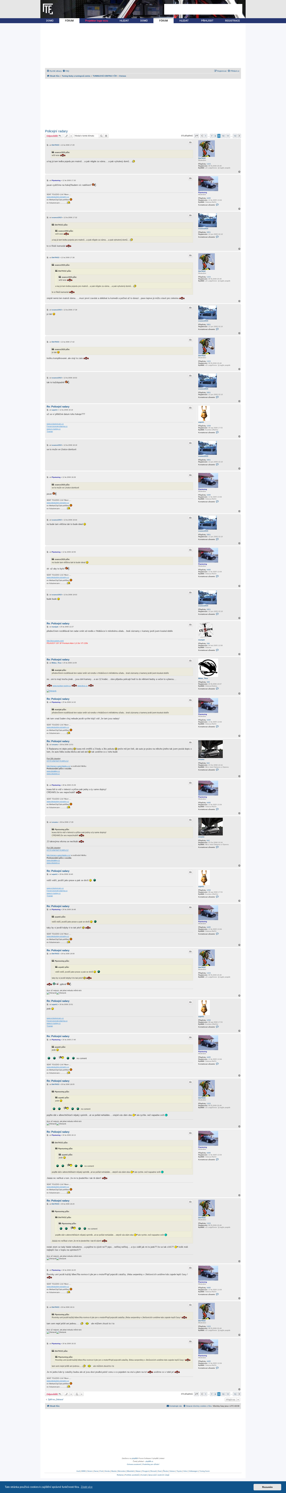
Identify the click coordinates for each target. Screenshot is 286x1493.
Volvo (185, 1471)
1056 (209, 426)
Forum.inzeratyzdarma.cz (57, 426)
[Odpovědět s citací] (190, 142)
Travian (50, 431)
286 (208, 643)
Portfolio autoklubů (132, 1475)
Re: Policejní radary (58, 406)
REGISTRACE (232, 20)
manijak (201, 640)
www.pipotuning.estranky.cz (58, 197)
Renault (153, 1471)
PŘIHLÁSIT (207, 20)
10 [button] (223, 135)
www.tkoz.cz (82, 686)
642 (208, 763)
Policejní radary (56, 131)
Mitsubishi (130, 1471)
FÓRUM (69, 20)
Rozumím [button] (267, 1487)
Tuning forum (204, 1471)
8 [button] (215, 135)
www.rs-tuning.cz (54, 429)
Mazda (113, 1471)
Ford (101, 1471)
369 (208, 682)
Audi (78, 1471)
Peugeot (145, 1471)
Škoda (165, 1471)
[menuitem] (66, 71)
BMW (83, 1471)
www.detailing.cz (53, 771)
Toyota (179, 1471)
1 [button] (205, 135)
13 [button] (235, 135)
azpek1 (201, 422)
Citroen (89, 1471)
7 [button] (211, 135)
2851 (209, 232)
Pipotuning (202, 192)
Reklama (120, 1475)
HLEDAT (124, 20)
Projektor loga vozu (96, 20)
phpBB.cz (149, 1461)
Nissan (138, 1471)
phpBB (134, 1458)
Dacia (96, 1471)
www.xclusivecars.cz (55, 424)
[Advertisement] (203, 9)
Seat (160, 1471)
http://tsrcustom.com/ (55, 641)
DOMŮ (49, 20)
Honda (107, 1471)
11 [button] (228, 135)
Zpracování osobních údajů (158, 1475)
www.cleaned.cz (53, 774)
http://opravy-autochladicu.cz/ (59, 766)
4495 (209, 198)
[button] (196, 136)
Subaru (172, 1471)
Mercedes (121, 1471)
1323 (209, 164)
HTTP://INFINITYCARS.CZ (58, 761)
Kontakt (144, 1475)
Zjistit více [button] (87, 1487)
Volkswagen (193, 1471)
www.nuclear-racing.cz (62, 686)
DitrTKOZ (202, 158)
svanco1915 (203, 228)
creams (201, 759)
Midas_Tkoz (203, 678)
